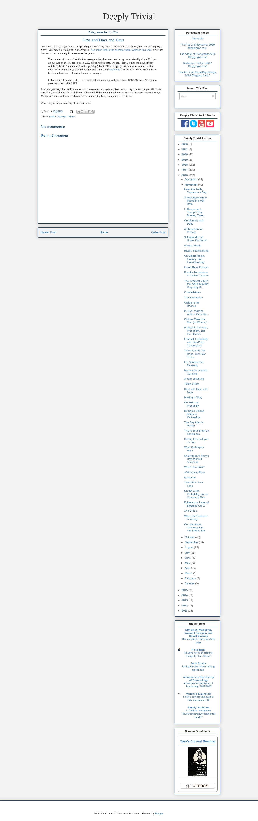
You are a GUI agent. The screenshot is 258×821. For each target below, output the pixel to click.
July (187, 552)
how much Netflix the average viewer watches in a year (121, 50)
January (190, 583)
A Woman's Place (194, 472)
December (191, 179)
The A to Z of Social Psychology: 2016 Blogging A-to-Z (197, 74)
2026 (185, 144)
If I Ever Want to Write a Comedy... (196, 312)
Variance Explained (198, 693)
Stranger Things (66, 116)
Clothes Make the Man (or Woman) (195, 321)
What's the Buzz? (194, 467)
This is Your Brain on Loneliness (196, 432)
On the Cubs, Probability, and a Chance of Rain (196, 494)
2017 (185, 169)
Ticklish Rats (191, 383)
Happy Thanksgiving (196, 250)
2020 (185, 154)
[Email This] (78, 112)
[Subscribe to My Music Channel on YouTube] (210, 126)
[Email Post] (71, 111)
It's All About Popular (196, 267)
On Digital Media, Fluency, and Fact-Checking (194, 259)
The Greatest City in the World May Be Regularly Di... (196, 284)
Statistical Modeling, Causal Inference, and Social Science (198, 632)
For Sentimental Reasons (193, 364)
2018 (185, 164)
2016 (185, 175)
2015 (185, 590)
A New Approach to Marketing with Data (195, 200)
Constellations (192, 292)
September (192, 542)
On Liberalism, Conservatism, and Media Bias (194, 527)
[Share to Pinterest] (93, 112)
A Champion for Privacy (193, 230)
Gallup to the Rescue (191, 304)
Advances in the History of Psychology (198, 679)
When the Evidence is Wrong (195, 517)
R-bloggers (198, 649)
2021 (185, 149)
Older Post (158, 232)
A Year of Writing (194, 378)
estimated (114, 69)
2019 (185, 159)
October (190, 537)
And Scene (190, 510)
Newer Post (48, 232)
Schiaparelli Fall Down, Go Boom (195, 239)
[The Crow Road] (197, 775)
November (191, 184)
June (188, 557)
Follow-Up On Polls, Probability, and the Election (196, 330)
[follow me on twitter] (193, 126)
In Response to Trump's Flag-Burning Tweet (194, 212)
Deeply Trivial (129, 16)
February (191, 578)
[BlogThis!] (82, 112)
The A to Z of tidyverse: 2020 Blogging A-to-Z (197, 46)
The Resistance (193, 297)
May (188, 562)
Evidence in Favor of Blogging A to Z (196, 504)
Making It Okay (193, 397)
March (189, 573)
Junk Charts (198, 663)
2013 (185, 600)
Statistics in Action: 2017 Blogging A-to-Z (197, 64)
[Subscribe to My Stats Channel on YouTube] (201, 126)
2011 (185, 610)
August (189, 547)
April (188, 567)
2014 (185, 595)
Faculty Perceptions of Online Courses (196, 274)
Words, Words (192, 245)
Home (104, 232)
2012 (185, 605)
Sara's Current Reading (197, 741)
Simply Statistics (198, 707)
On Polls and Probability (191, 404)
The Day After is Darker (193, 424)
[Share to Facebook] (89, 112)
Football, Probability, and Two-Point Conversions (196, 342)
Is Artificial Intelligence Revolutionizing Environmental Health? (198, 714)
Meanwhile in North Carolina (195, 372)
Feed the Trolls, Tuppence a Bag (195, 191)
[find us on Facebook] (185, 126)
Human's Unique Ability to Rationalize (194, 414)
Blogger (159, 813)
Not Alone (190, 477)
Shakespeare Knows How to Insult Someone (196, 459)
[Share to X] (85, 112)
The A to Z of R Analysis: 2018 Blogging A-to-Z (198, 55)
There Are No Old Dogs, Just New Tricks (195, 353)
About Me (197, 38)
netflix (52, 116)
